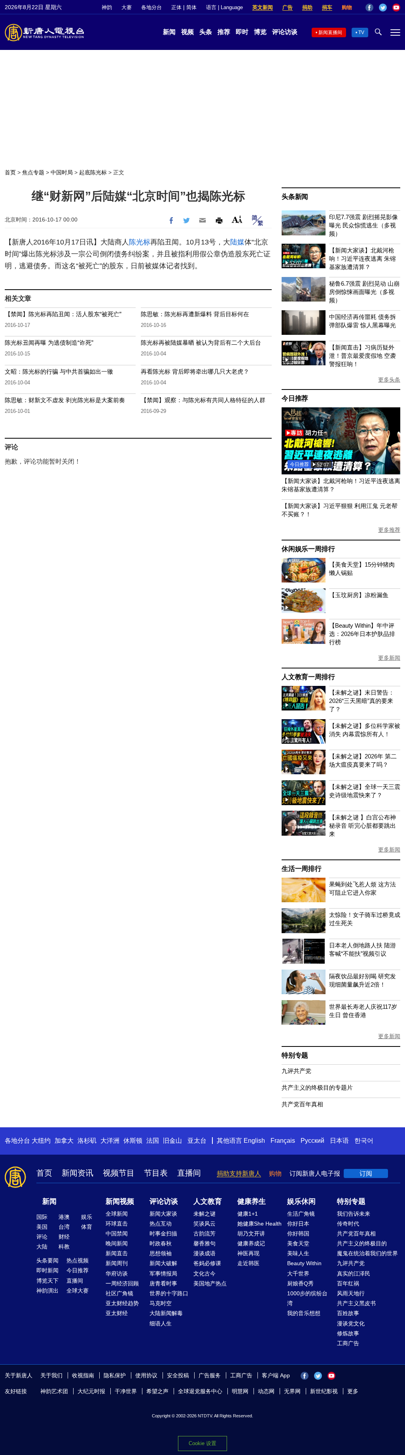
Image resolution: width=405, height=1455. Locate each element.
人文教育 (207, 1201)
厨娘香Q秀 (300, 1283)
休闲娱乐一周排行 (308, 549)
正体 (176, 7)
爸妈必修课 (207, 1263)
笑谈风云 (204, 1223)
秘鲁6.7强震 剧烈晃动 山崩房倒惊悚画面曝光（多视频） (364, 292)
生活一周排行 (302, 869)
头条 (205, 32)
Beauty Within (304, 1263)
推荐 (224, 32)
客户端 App (276, 1375)
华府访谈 (117, 1273)
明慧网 (240, 1391)
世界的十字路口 (169, 1293)
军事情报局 (163, 1273)
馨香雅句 (204, 1243)
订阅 (366, 1173)
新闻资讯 (77, 1173)
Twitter (383, 7)
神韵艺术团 (54, 1391)
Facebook (369, 7)
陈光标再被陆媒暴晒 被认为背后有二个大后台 (201, 342)
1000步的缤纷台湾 (307, 1298)
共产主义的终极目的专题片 (317, 1087)
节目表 (156, 1173)
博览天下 (47, 1280)
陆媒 (237, 242)
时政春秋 (161, 1243)
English (254, 1140)
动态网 (266, 1391)
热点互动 (161, 1223)
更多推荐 (389, 530)
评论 (41, 1237)
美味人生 (298, 1253)
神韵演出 (47, 1290)
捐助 (307, 7)
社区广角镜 (119, 1293)
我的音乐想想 (303, 1313)
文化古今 (204, 1273)
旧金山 (172, 1140)
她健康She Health (259, 1223)
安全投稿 (178, 1375)
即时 (242, 32)
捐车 (327, 7)
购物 (347, 7)
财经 (64, 1237)
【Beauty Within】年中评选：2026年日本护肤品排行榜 (362, 633)
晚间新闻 (117, 1243)
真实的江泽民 (353, 1273)
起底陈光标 (93, 172)
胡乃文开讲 (251, 1233)
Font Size (237, 219)
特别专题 (295, 1055)
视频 (187, 32)
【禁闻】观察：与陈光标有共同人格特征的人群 (203, 400)
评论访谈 (284, 32)
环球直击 (117, 1223)
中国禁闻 (117, 1233)
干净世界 (126, 1391)
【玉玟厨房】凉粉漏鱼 (358, 595)
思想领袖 (161, 1253)
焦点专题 (33, 172)
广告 (287, 7)
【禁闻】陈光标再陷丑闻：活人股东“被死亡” (63, 314)
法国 (152, 1140)
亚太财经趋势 (122, 1303)
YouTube (396, 7)
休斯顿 (132, 1140)
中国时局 (62, 172)
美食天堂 (298, 1243)
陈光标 (139, 242)
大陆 (41, 1246)
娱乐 (86, 1217)
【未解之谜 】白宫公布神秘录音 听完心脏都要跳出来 (362, 825)
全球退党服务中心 (200, 1391)
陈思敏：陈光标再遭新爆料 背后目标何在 (195, 314)
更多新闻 (389, 658)
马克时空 (161, 1303)
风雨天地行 (351, 1293)
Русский (312, 1140)
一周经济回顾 (122, 1283)
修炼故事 (348, 1333)
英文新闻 (262, 7)
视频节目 (118, 1173)
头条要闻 (47, 1260)
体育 (86, 1227)
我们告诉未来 (353, 1214)
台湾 (64, 1227)
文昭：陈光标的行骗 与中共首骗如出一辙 (59, 371)
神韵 (107, 7)
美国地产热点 (210, 1283)
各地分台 (151, 7)
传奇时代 (348, 1223)
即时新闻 (47, 1270)
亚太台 (196, 1140)
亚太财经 (117, 1313)
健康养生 (251, 1201)
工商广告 (348, 1343)
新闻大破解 (163, 1263)
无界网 (292, 1391)
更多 (352, 1391)
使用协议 (146, 1375)
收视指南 (83, 1375)
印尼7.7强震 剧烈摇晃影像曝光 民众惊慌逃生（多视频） (363, 225)
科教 (64, 1246)
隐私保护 (115, 1375)
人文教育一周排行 (308, 677)
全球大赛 (77, 1290)
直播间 (189, 1173)
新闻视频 (120, 1201)
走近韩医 (248, 1263)
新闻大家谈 (163, 1214)
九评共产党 (296, 1070)
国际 (41, 1217)
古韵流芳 (204, 1233)
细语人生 (161, 1323)
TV (361, 32)
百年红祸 (348, 1283)
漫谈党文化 (351, 1323)
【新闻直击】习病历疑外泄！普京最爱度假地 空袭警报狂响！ (362, 355)
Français (283, 1140)
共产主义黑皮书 (356, 1303)
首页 (10, 172)
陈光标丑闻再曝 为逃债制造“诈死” (49, 342)
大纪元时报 (91, 1391)
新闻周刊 (117, 1263)
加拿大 (64, 1140)
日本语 (339, 1140)
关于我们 (51, 1375)
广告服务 (210, 1375)
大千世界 (298, 1273)
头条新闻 (295, 196)
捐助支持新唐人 (239, 1173)
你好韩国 (298, 1233)
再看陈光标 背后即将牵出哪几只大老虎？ (195, 371)
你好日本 (298, 1223)
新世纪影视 (324, 1391)
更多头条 (389, 379)
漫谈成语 (204, 1253)
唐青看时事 (163, 1283)
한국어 (363, 1140)
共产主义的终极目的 (362, 1243)
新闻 (169, 32)
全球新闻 (117, 1214)
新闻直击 (117, 1253)
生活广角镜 (301, 1214)
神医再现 (248, 1253)
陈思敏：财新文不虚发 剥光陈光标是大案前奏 (65, 400)
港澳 (64, 1217)
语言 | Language (224, 7)
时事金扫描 (163, 1233)
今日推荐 (295, 398)
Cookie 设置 (202, 1443)
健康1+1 (247, 1214)
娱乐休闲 (301, 1201)
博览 (260, 32)
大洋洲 (109, 1140)
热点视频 (77, 1260)
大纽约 (41, 1140)
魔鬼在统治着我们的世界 (367, 1253)
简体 (191, 7)
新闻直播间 (330, 32)
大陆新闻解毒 (166, 1313)
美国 (41, 1227)
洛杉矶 (87, 1140)
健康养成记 (251, 1243)
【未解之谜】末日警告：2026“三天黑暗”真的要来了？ (361, 700)
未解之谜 (204, 1214)
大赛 (126, 7)
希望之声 (157, 1391)
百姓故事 (348, 1313)
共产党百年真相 (302, 1104)
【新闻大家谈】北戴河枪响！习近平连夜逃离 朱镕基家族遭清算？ (362, 258)
